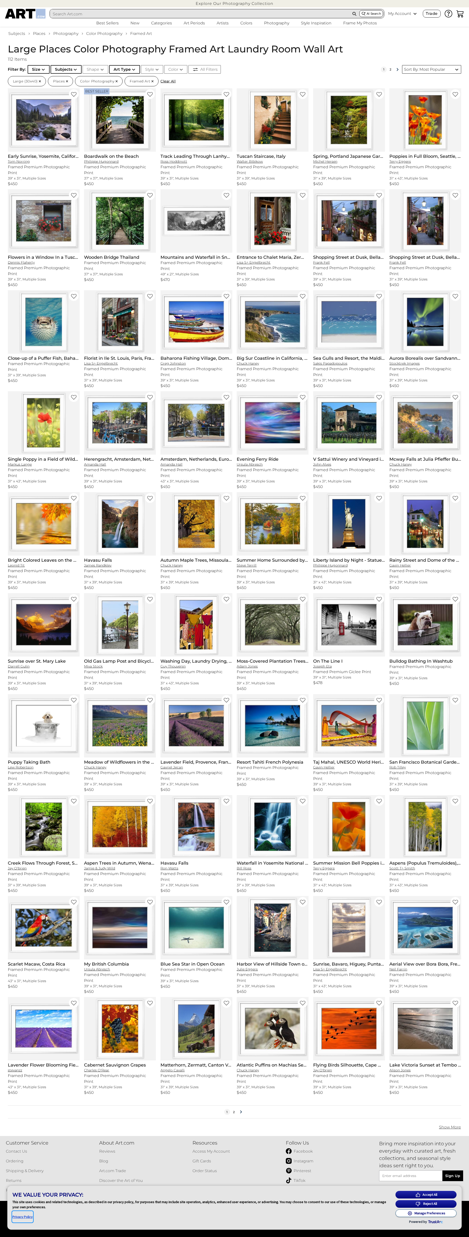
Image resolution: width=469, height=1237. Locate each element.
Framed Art (141, 33)
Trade (431, 13)
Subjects (16, 33)
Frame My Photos (360, 23)
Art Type (122, 69)
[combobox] (200, 14)
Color (173, 69)
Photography (65, 33)
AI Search (374, 13)
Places (39, 33)
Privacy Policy (22, 1217)
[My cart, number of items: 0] (460, 14)
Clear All (168, 81)
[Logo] (25, 14)
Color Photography (104, 33)
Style (149, 69)
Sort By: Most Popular (424, 69)
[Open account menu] (415, 13)
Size (36, 69)
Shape (93, 69)
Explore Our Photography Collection (234, 3)
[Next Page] (397, 69)
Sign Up (452, 1176)
